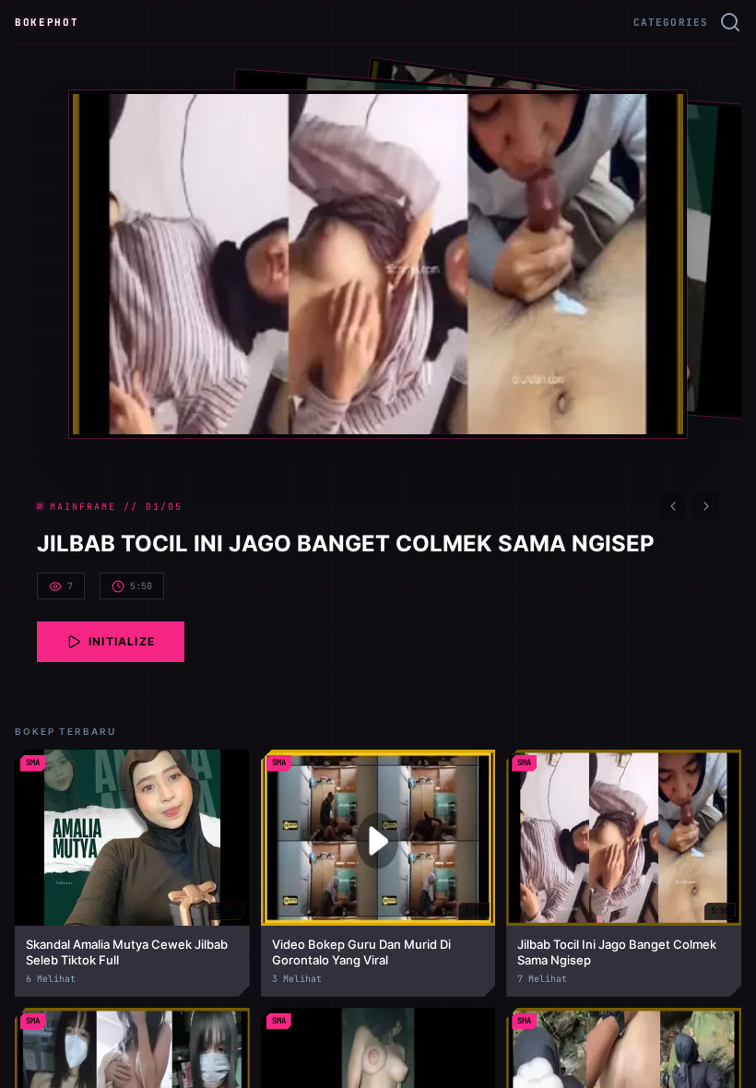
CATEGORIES (670, 22)
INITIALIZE (122, 641)
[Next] (706, 506)
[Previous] (673, 506)
